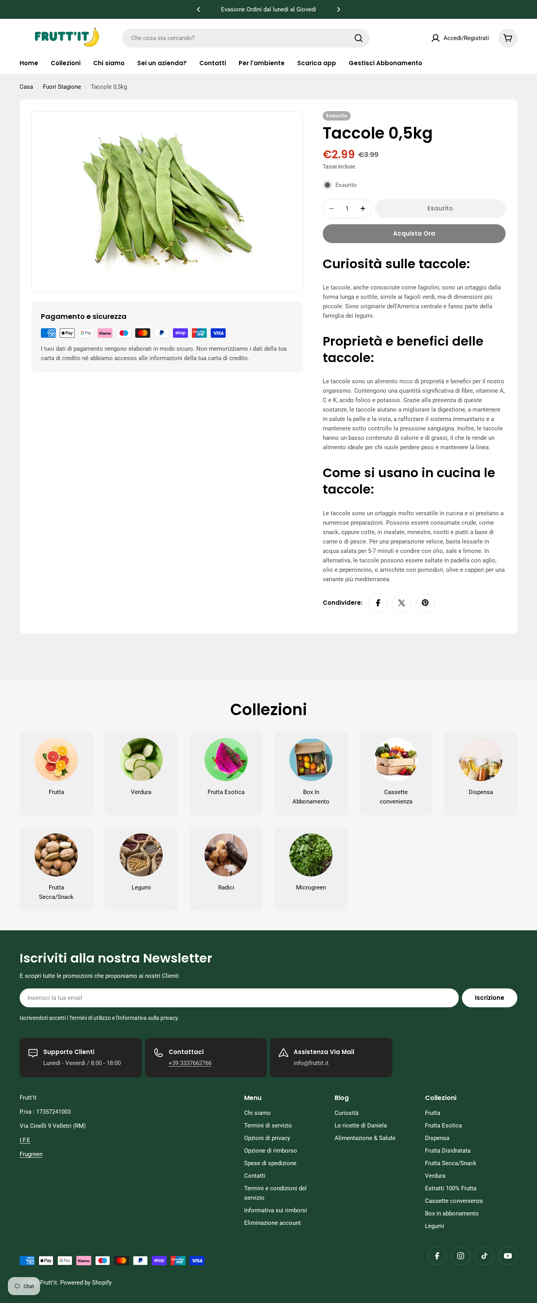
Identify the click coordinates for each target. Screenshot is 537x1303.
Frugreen (31, 1154)
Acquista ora (414, 233)
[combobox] (246, 38)
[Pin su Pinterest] (425, 602)
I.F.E (25, 1140)
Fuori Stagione (62, 86)
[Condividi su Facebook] (378, 602)
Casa (26, 86)
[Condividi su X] (401, 602)
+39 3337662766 (190, 1063)
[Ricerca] (358, 38)
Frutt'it (48, 1282)
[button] (198, 9)
